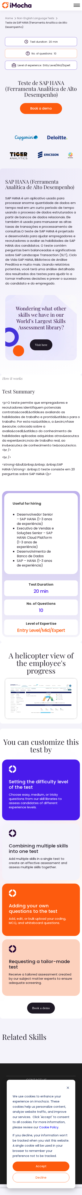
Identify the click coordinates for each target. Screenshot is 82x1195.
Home (9, 18)
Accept (41, 1166)
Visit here (41, 345)
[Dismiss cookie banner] (67, 1088)
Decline (41, 1177)
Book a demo (41, 108)
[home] (17, 5)
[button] (77, 5)
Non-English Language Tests (35, 18)
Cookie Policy (48, 1127)
